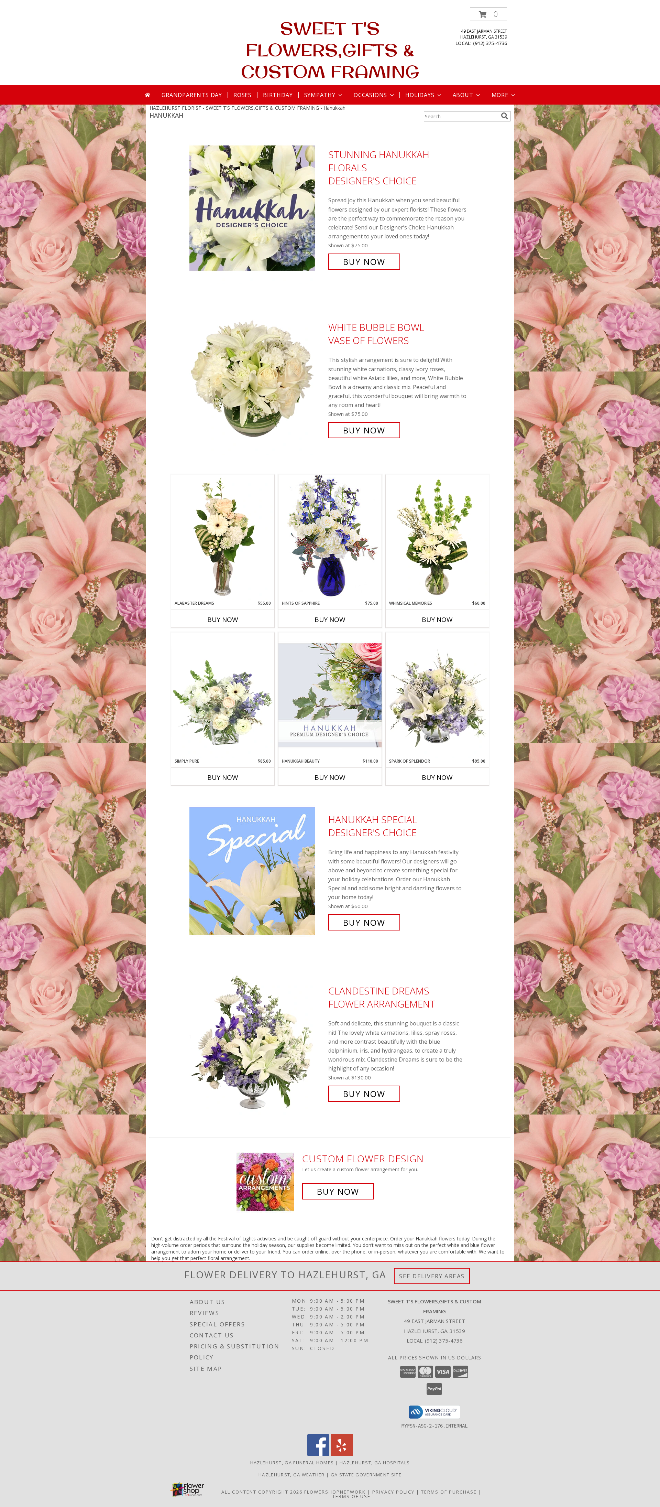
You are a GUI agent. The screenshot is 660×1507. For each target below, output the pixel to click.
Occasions (370, 95)
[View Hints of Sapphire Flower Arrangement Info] (330, 537)
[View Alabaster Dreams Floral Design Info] (222, 537)
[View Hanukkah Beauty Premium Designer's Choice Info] (330, 695)
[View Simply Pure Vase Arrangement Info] (222, 695)
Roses (242, 95)
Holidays (419, 95)
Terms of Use (351, 1496)
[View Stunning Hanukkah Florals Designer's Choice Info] (257, 208)
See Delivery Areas (432, 1276)
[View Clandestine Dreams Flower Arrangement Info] (257, 1042)
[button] (488, 14)
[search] (504, 116)
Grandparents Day (192, 95)
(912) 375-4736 (490, 43)
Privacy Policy (393, 1492)
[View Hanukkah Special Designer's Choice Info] (257, 871)
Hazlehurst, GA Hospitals (375, 1463)
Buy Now (364, 261)
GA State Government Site (366, 1475)
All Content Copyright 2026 (261, 1492)
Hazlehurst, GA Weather (291, 1475)
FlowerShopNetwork (335, 1492)
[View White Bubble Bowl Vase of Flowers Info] (257, 379)
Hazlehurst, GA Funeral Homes (292, 1463)
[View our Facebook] (318, 1454)
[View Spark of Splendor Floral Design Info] (437, 695)
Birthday (278, 95)
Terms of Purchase (449, 1492)
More (500, 95)
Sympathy (320, 95)
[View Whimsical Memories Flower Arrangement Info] (437, 537)
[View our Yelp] (342, 1454)
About (463, 95)
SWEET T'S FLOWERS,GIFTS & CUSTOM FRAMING (330, 49)
